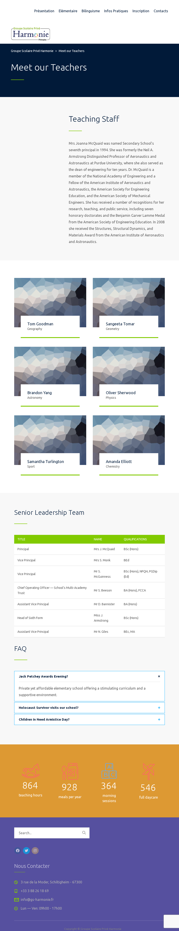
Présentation (44, 11)
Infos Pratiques (116, 11)
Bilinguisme (91, 11)
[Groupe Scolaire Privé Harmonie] (30, 33)
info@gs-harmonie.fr (37, 900)
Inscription (141, 11)
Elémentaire (68, 11)
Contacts (161, 11)
